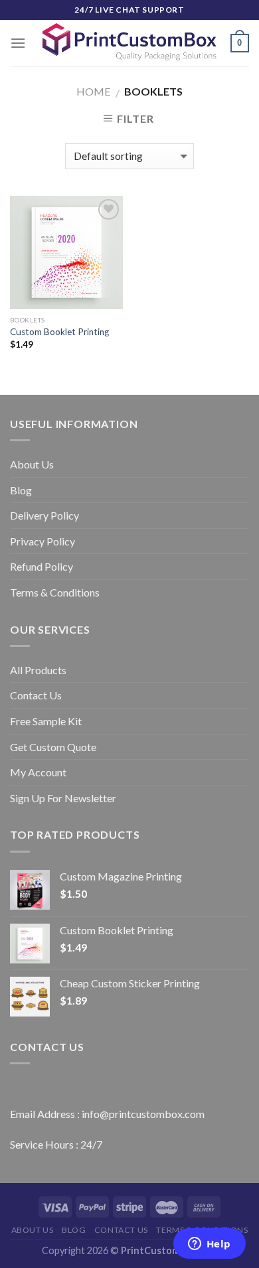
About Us (32, 464)
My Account (38, 772)
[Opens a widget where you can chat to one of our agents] (209, 1244)
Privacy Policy (42, 541)
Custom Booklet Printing (59, 331)
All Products (38, 670)
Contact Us (36, 695)
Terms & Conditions (55, 592)
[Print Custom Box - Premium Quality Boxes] (130, 42)
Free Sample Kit (46, 721)
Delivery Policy (44, 515)
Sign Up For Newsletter (63, 798)
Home (93, 91)
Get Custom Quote (53, 746)
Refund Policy (41, 566)
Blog (21, 490)
